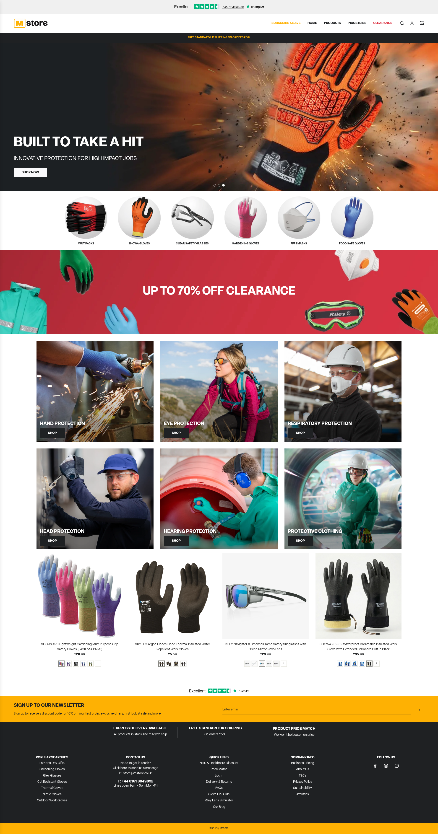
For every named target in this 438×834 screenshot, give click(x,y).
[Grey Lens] (269, 663)
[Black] (76, 663)
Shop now (30, 172)
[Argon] (161, 663)
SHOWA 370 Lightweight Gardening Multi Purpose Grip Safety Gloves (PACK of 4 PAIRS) (79, 647)
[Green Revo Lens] (262, 663)
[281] (362, 663)
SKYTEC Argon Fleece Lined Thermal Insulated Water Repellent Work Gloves (172, 647)
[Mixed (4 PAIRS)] (61, 663)
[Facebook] (375, 766)
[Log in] (412, 23)
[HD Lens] (276, 663)
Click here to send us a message (135, 768)
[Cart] (422, 23)
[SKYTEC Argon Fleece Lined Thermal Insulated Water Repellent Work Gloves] (173, 596)
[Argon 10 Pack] (169, 663)
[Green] (90, 663)
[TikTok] (397, 766)
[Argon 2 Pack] (176, 663)
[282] (340, 663)
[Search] (402, 23)
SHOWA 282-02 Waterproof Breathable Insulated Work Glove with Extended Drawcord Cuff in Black (358, 647)
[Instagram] (386, 766)
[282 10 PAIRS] (355, 663)
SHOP (52, 433)
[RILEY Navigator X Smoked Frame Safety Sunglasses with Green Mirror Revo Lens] (265, 596)
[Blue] (83, 663)
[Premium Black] (369, 663)
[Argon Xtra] (183, 663)
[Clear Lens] (247, 663)
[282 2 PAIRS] (347, 663)
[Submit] (419, 710)
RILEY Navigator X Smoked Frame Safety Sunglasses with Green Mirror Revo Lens (265, 647)
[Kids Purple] (68, 663)
